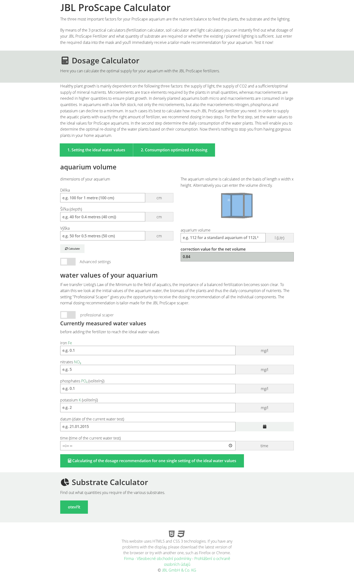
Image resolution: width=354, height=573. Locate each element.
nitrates (164, 365)
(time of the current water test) (164, 441)
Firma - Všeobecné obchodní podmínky (157, 558)
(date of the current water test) (92, 419)
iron (164, 346)
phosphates (164, 384)
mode (68, 315)
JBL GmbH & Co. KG (179, 570)
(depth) (111, 213)
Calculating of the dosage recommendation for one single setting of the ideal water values (153, 460)
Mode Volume (68, 262)
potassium (164, 403)
